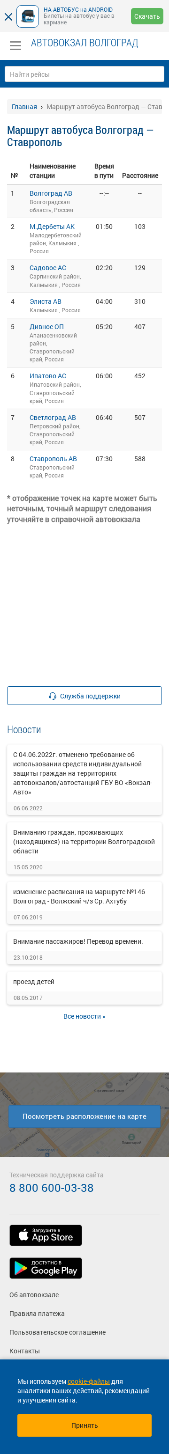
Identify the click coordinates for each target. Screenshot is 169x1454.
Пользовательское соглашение (57, 1332)
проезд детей (33, 981)
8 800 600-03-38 (51, 1187)
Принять (84, 1425)
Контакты (24, 1350)
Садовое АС (48, 267)
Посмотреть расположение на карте (84, 1116)
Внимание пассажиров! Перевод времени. (78, 941)
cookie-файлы (89, 1381)
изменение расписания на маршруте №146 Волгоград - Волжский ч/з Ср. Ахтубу (79, 896)
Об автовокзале (34, 1294)
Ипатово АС (48, 375)
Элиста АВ (45, 301)
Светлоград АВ (53, 417)
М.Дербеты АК (52, 226)
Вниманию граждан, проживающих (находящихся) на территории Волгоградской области (84, 841)
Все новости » (84, 1016)
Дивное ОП (47, 326)
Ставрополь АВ (53, 458)
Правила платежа (37, 1313)
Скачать (147, 16)
